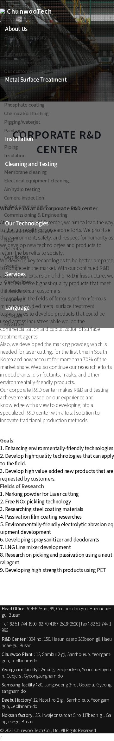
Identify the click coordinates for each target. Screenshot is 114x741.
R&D (9, 239)
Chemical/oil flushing (26, 113)
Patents (12, 248)
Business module (22, 62)
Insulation (14, 155)
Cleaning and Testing (31, 163)
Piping (11, 146)
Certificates (16, 256)
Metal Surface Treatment (35, 79)
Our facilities (17, 282)
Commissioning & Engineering (35, 214)
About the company (25, 36)
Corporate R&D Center (28, 231)
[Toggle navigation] (0, 21)
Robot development (26, 206)
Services (15, 274)
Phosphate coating (24, 104)
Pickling (12, 87)
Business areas (19, 53)
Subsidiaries (17, 290)
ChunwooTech (28, 11)
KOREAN (13, 315)
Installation (19, 138)
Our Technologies (26, 223)
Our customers (20, 71)
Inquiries (13, 299)
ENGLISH (14, 324)
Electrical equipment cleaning (36, 180)
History (12, 45)
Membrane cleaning (25, 171)
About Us (16, 28)
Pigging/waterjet (22, 121)
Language (17, 307)
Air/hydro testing (22, 189)
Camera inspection (24, 197)
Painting (13, 130)
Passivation (16, 96)
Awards (11, 265)
